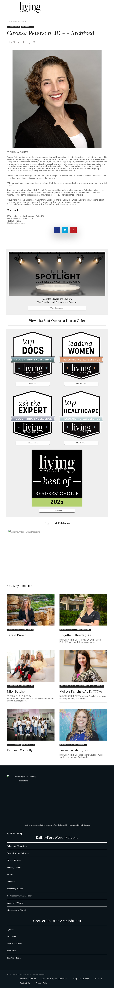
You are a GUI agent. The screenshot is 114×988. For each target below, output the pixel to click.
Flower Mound (13, 630)
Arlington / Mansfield (17, 846)
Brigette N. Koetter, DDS (76, 635)
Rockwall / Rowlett (82, 630)
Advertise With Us (28, 979)
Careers (98, 979)
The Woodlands (28, 27)
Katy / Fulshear (14, 745)
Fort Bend (11, 936)
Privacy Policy (42, 983)
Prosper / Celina (15, 903)
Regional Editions (81, 979)
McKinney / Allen (15, 888)
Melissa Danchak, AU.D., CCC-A (81, 691)
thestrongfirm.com (68, 204)
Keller (10, 874)
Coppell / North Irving (18, 853)
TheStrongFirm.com (16, 223)
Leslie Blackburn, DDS (74, 750)
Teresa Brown (16, 635)
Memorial (11, 950)
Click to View (33, 384)
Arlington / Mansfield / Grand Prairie (75, 686)
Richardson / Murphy (17, 910)
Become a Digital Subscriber (54, 979)
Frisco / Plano (13, 686)
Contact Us (25, 983)
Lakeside (11, 881)
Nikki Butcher (16, 691)
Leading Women (17, 21)
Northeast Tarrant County (19, 896)
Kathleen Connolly (19, 750)
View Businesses (57, 308)
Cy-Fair (10, 929)
